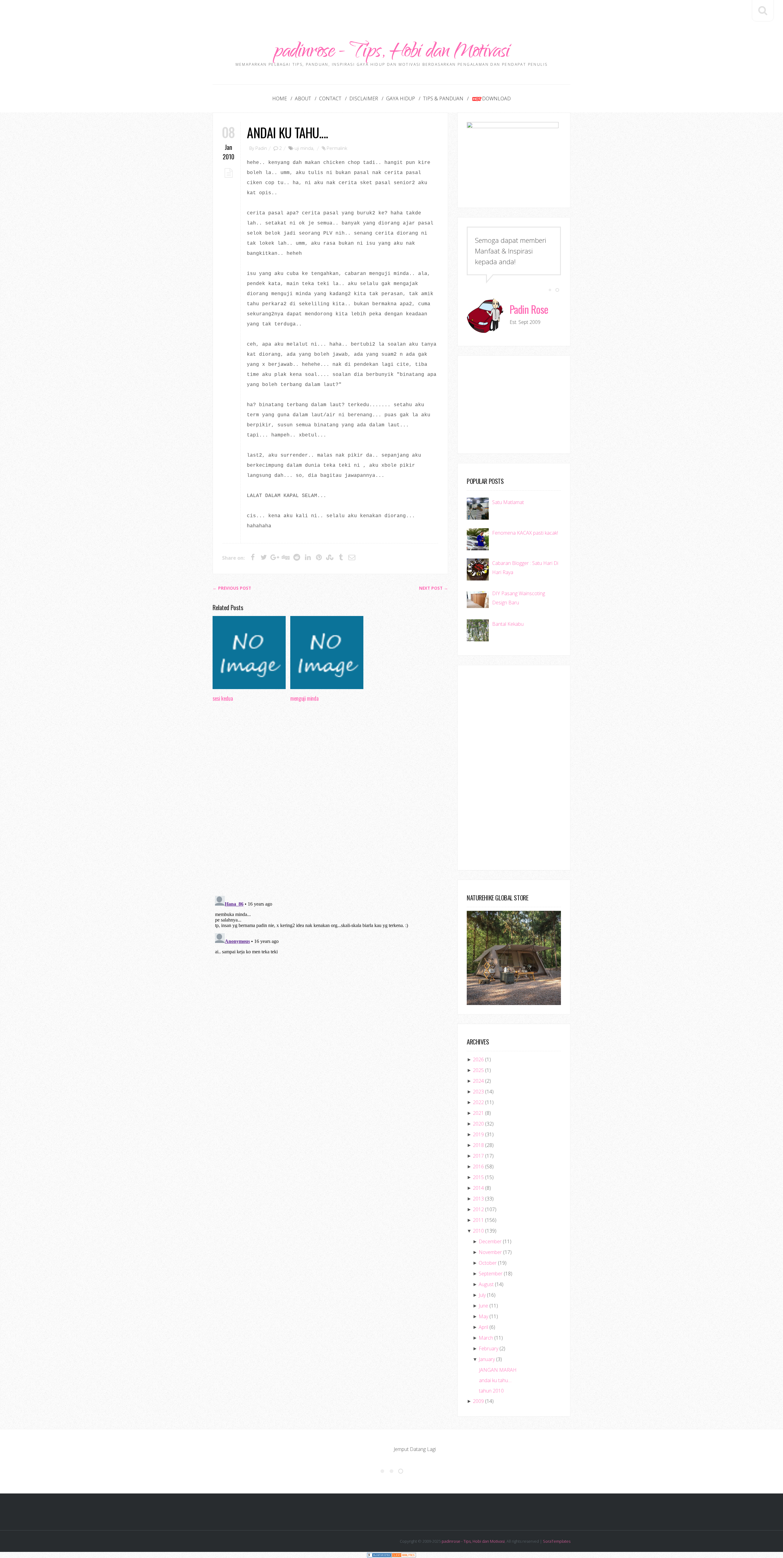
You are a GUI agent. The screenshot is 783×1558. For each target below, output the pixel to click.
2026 (478, 1059)
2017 (478, 1155)
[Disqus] (330, 800)
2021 (478, 1113)
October (488, 1262)
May (483, 1316)
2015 (478, 1177)
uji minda (304, 148)
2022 (478, 1102)
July (482, 1295)
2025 (478, 1070)
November (490, 1252)
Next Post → (433, 588)
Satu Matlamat (508, 502)
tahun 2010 (491, 1390)
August (486, 1284)
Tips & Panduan (443, 98)
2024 (478, 1081)
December (490, 1241)
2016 (478, 1166)
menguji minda (304, 698)
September (491, 1273)
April (483, 1327)
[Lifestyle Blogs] (379, 1554)
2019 (478, 1134)
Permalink (337, 148)
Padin (261, 148)
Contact (330, 98)
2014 (478, 1188)
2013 (478, 1198)
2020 (478, 1123)
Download (496, 98)
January (487, 1359)
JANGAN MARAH (498, 1370)
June (483, 1305)
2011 (478, 1220)
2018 (478, 1145)
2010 (478, 1230)
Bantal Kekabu (508, 624)
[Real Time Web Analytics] (404, 1554)
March (486, 1337)
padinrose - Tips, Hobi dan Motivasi (391, 52)
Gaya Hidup (400, 98)
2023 (478, 1091)
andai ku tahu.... (287, 132)
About (303, 98)
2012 (478, 1209)
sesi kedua (223, 698)
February (488, 1348)
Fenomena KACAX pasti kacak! (525, 532)
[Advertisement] (391, 14)
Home (279, 98)
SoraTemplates (556, 1541)
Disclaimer (363, 98)
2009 (478, 1401)
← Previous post (232, 588)
